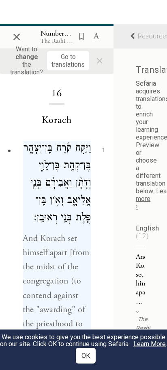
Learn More (149, 344)
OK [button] (85, 355)
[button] (79, 35)
